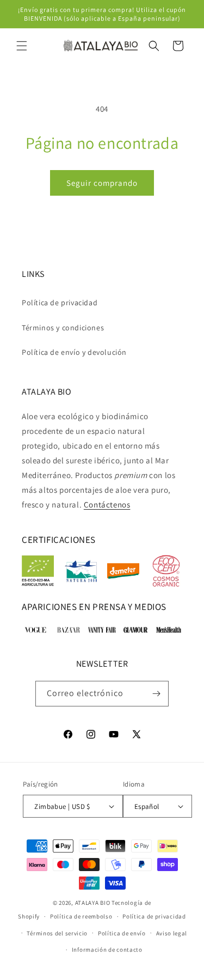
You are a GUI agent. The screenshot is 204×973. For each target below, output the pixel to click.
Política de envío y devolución (74, 352)
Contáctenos (107, 504)
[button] (22, 46)
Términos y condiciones (63, 328)
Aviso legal (172, 933)
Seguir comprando (102, 183)
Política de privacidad (59, 302)
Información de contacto (107, 949)
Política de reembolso (81, 916)
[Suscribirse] (156, 693)
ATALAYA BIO (92, 902)
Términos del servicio (57, 933)
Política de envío (122, 933)
